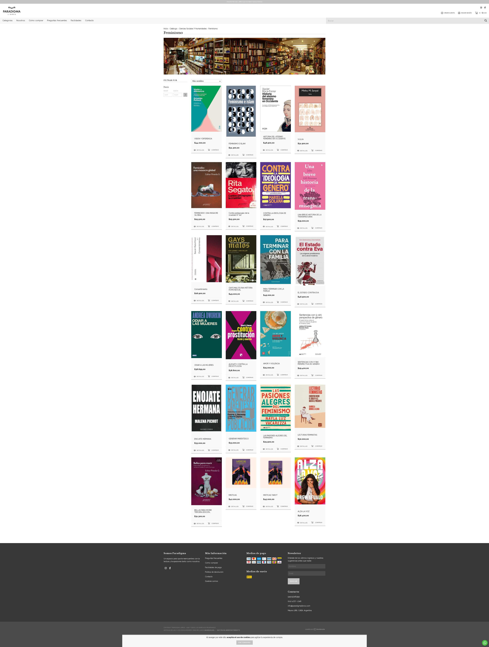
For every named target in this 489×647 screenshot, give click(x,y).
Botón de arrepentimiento (228, 630)
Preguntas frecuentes (57, 20)
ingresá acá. (210, 630)
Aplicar (185, 95)
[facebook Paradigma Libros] (485, 8)
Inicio (166, 29)
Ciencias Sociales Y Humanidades (193, 29)
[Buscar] (486, 20)
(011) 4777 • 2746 (294, 601)
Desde (166, 91)
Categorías (8, 20)
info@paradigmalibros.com (299, 606)
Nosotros (20, 20)
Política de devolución (214, 572)
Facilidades (76, 20)
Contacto (89, 20)
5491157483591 (294, 597)
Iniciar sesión (466, 13)
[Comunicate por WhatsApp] (485, 643)
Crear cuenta (449, 13)
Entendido (245, 642)
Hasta (175, 91)
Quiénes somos (211, 581)
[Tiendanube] (315, 630)
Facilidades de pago (213, 567)
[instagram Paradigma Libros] (481, 8)
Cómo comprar (36, 20)
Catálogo (173, 29)
